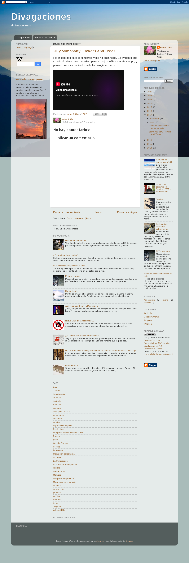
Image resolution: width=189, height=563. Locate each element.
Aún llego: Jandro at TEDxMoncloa (81, 306)
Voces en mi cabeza (45, 37)
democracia (58, 415)
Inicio (98, 212)
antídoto (57, 397)
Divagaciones (41, 16)
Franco (56, 436)
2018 (150, 111)
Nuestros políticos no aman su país (159, 127)
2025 (150, 95)
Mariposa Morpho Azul (63, 478)
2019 (150, 107)
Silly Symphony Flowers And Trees (84, 51)
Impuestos (58, 450)
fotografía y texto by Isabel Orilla (68, 433)
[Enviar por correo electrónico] (94, 114)
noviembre (155, 118)
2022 (150, 103)
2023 (150, 99)
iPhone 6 (57, 457)
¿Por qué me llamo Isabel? (65, 255)
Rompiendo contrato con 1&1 (164, 161)
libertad (56, 468)
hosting (56, 447)
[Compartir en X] (100, 114)
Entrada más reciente (66, 212)
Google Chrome (60, 443)
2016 (150, 140)
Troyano (57, 507)
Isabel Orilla (166, 47)
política (56, 496)
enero (153, 122)
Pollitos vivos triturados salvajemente (162, 226)
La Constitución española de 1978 (69, 266)
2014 (150, 148)
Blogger (129, 541)
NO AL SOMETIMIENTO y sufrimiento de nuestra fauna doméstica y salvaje (100, 350)
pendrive (57, 492)
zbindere (100, 541)
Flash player (59, 429)
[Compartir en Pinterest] (105, 114)
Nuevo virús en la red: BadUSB (79, 321)
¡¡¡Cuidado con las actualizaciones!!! (82, 336)
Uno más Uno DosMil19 (29, 79)
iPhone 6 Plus (71, 365)
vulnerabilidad (59, 510)
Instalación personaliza (64, 454)
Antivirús (57, 401)
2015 (150, 144)
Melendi (57, 485)
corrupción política (61, 411)
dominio (57, 422)
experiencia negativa (62, 425)
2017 (150, 115)
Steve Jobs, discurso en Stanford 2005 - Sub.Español (163, 188)
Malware (57, 475)
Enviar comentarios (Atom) (78, 218)
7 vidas (56, 390)
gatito (55, 440)
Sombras (160, 199)
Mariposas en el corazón (64, 482)
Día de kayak (71, 291)
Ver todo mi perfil (152, 61)
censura (57, 408)
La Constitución (60, 461)
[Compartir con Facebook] (103, 114)
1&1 (55, 387)
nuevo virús (58, 489)
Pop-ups (57, 500)
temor (56, 503)
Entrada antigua (127, 212)
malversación (59, 471)
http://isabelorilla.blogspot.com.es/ (158, 354)
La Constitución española (65, 464)
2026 (150, 92)
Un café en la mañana (75, 240)
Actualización (59, 394)
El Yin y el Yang (72, 276)
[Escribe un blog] (97, 114)
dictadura (57, 418)
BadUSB (57, 404)
